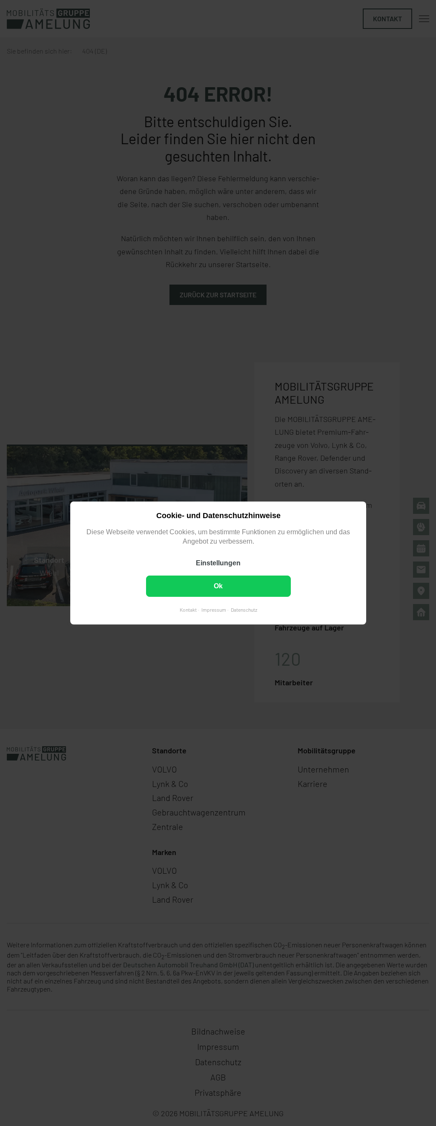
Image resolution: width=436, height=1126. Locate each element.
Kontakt (187, 610)
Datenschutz (243, 610)
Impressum (213, 610)
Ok (218, 586)
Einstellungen (218, 563)
